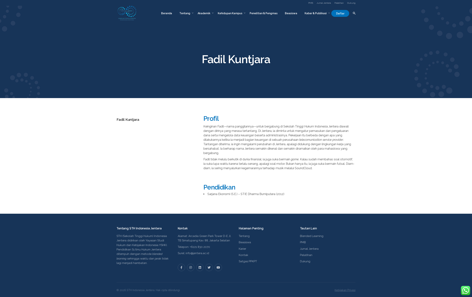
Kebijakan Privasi (345, 290)
